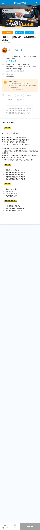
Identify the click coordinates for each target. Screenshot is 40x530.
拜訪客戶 (19, 95)
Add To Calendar (11, 61)
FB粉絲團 (9, 76)
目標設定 (10, 95)
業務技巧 (19, 100)
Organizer (5, 527)
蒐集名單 (29, 95)
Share (35, 7)
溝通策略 (10, 100)
